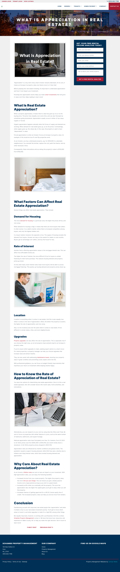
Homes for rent (90, 6)
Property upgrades (20, 340)
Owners (67, 6)
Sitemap (24, 561)
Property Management (49, 549)
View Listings (29, 1)
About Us (45, 551)
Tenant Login (17, 1)
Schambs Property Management (24, 518)
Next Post (32, 527)
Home (60, 6)
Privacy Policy (7, 561)
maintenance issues (43, 357)
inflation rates (27, 472)
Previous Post (46, 527)
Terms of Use (17, 561)
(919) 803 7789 (113, 1)
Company (102, 6)
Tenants (77, 6)
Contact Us (114, 6)
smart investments (51, 94)
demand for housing (26, 220)
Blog (43, 554)
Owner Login (6, 1)
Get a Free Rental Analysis (90, 79)
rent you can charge (29, 481)
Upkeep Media (112, 561)
